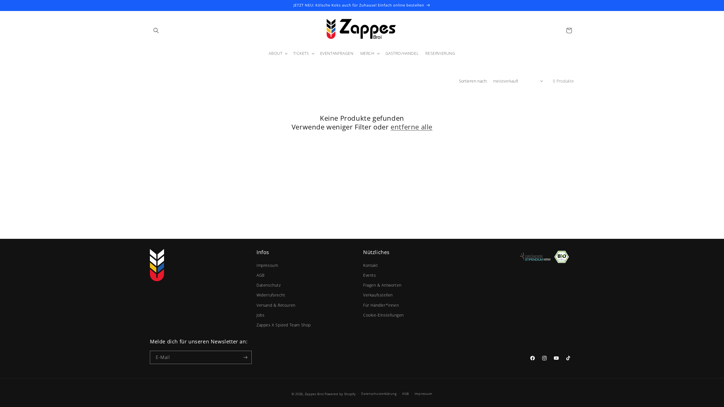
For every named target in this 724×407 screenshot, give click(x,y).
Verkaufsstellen (378, 295)
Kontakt (370, 265)
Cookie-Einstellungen (383, 315)
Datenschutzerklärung (379, 393)
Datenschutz (269, 285)
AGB (261, 275)
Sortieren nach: (473, 81)
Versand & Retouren (276, 305)
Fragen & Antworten (382, 285)
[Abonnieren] (245, 357)
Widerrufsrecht (271, 295)
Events (369, 275)
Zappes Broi (314, 394)
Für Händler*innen (381, 305)
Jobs (260, 315)
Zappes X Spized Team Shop (284, 325)
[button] (156, 30)
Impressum (267, 265)
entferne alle (411, 126)
